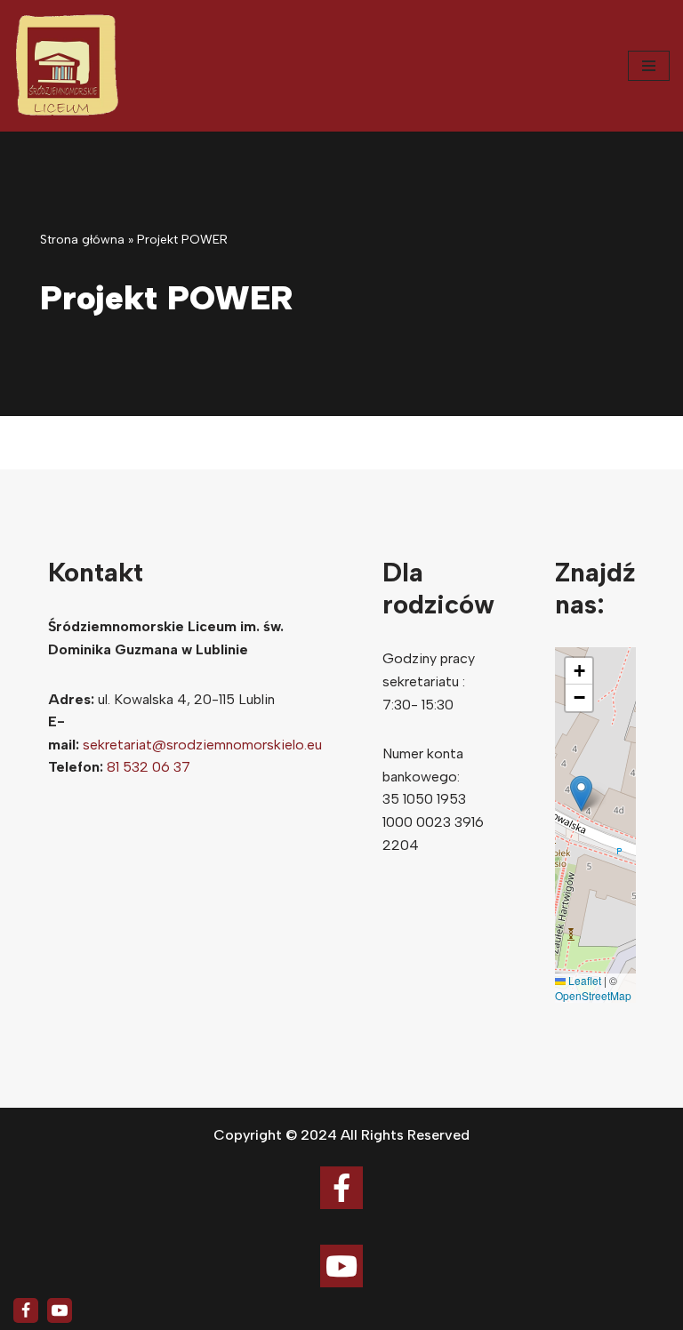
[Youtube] (59, 1310)
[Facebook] (25, 1310)
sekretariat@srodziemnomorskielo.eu (202, 744)
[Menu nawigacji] (649, 66)
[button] (581, 793)
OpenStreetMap (593, 995)
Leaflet (583, 980)
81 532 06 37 (148, 766)
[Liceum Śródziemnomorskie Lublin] (66, 65)
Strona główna (82, 239)
